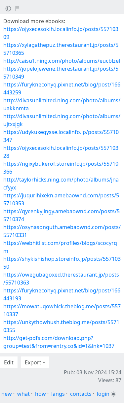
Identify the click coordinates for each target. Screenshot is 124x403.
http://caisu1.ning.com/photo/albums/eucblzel (61, 60)
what (23, 393)
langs (58, 393)
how (40, 393)
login (103, 393)
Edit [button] (9, 362)
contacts (81, 393)
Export (33, 362)
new (6, 393)
